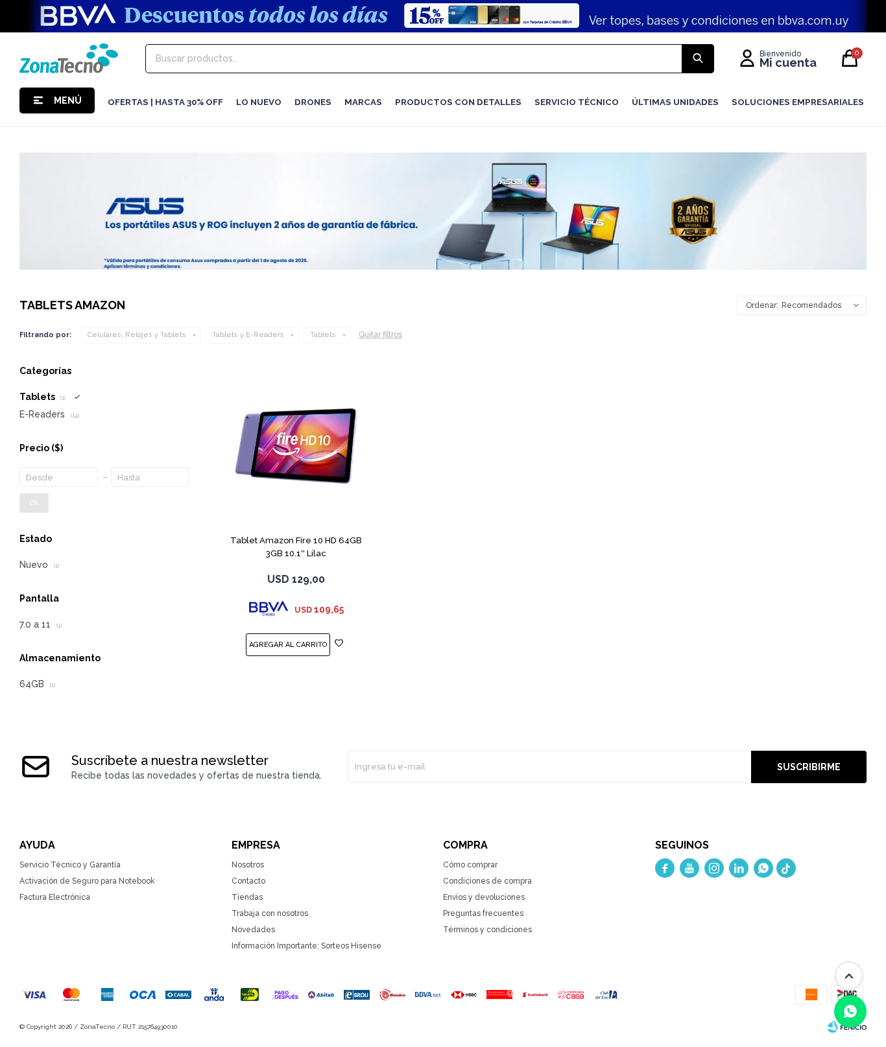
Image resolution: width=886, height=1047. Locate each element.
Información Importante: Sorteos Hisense (306, 945)
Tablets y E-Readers (248, 335)
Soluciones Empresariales (798, 102)
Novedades (253, 929)
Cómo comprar (470, 864)
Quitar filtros (380, 334)
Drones (312, 102)
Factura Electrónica (54, 897)
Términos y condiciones (487, 929)
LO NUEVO (258, 102)
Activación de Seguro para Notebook (87, 881)
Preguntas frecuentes (483, 913)
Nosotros (248, 864)
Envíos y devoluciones (484, 897)
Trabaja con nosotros (270, 913)
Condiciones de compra (487, 881)
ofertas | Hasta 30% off (165, 102)
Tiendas (247, 897)
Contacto (248, 881)
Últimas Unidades (675, 102)
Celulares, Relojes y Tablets (137, 335)
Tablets (323, 335)
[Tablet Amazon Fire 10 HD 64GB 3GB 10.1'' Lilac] (296, 445)
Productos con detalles (458, 102)
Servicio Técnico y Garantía (70, 864)
